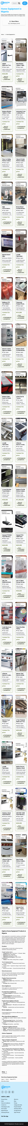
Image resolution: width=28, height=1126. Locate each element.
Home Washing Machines (17, 997)
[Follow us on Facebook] (2, 1092)
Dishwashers (10, 1024)
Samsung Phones (5, 1112)
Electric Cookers (17, 1017)
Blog (15, 1101)
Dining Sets (11, 955)
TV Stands (20, 953)
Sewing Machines (11, 998)
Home (2, 34)
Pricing (15, 1103)
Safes (8, 983)
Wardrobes (13, 954)
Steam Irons (4, 998)
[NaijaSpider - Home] (6, 1088)
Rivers (7, 1079)
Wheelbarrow (21, 1043)
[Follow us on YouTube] (13, 1092)
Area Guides (4, 1108)
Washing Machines (21, 1002)
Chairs (15, 955)
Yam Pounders (19, 1020)
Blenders (13, 1020)
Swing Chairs (16, 959)
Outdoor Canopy (19, 1045)
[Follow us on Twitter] (9, 1092)
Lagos (2, 1079)
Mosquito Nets (13, 983)
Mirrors (10, 979)
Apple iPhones (4, 1110)
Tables (24, 953)
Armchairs (14, 953)
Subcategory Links (5, 1106)
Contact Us (3, 1105)
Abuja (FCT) (12, 1079)
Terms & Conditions (5, 1103)
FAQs (2, 1101)
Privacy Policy (4, 1099)
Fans (20, 993)
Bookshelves (4, 958)
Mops (13, 980)
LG (3, 1002)
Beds (9, 954)
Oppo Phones (17, 1112)
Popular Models (17, 1106)
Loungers (21, 959)
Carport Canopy (12, 1045)
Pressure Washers (14, 1043)
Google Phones (17, 1110)
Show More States (5, 1081)
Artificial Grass (5, 1046)
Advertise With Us (18, 1108)
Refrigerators (17, 1021)
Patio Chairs (10, 959)
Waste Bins (17, 980)
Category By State (18, 1105)
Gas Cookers (10, 1017)
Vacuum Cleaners (16, 995)
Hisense (5, 1007)
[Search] (19, 3)
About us (16, 1099)
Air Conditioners (15, 993)
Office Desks (18, 957)
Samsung (5, 1003)
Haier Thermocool (7, 1004)
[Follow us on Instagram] (6, 1092)
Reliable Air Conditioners (11, 1002)
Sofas (10, 953)
